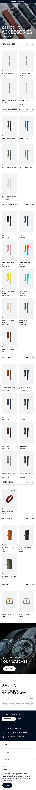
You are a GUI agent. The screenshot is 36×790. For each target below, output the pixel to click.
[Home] (18, 6)
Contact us (9, 719)
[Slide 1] (2, 70)
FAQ (19, 719)
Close (7, 785)
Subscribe (29, 699)
